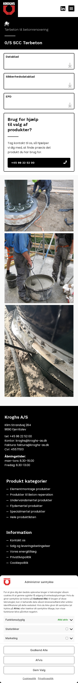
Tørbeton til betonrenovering (26, 29)
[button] (71, 8)
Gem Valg (39, 670)
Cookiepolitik (29, 678)
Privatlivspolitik (46, 678)
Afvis (39, 660)
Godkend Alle (39, 650)
